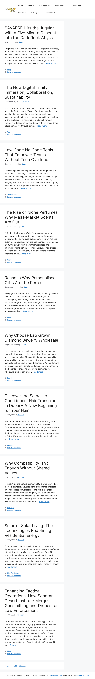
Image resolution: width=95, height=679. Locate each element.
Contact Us (50, 13)
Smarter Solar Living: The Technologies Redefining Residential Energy (29, 530)
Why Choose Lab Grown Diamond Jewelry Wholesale (31, 338)
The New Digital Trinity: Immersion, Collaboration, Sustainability (29, 92)
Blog (9, 70)
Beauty (10, 445)
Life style (35, 13)
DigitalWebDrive (55, 675)
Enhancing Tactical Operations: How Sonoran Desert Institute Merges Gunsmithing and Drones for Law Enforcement (31, 601)
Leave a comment (14, 72)
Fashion (10, 260)
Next (22, 665)
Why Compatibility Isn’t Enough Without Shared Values (27, 468)
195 (15, 665)
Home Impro (59, 6)
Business (43, 6)
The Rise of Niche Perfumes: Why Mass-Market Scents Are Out (32, 217)
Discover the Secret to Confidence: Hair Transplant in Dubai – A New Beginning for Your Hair (31, 403)
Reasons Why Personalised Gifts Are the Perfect (30, 280)
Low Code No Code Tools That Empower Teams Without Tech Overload (29, 154)
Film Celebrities (13, 573)
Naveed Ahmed (82, 675)
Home (20, 6)
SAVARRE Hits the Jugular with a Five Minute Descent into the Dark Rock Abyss (30, 32)
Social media (77, 6)
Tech (30, 6)
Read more (51, 63)
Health (21, 13)
